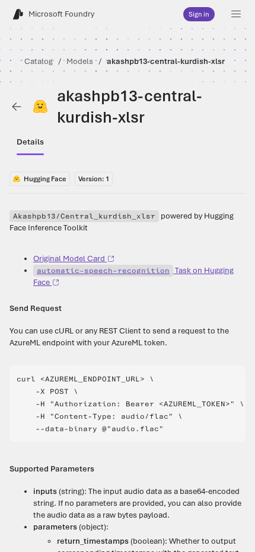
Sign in (199, 14)
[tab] (30, 142)
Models (79, 61)
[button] (236, 14)
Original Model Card (69, 258)
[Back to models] (16, 107)
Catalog (38, 61)
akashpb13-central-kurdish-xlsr (166, 61)
